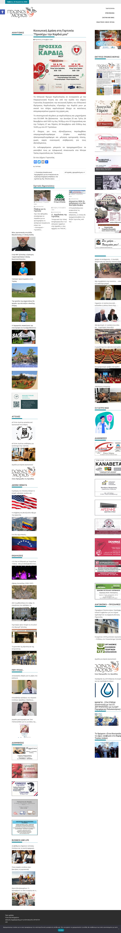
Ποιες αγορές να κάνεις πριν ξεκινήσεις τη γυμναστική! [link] (21, 868)
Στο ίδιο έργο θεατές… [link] (19, 534)
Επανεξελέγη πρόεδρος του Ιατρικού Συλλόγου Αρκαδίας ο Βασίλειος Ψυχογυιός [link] (24, 699)
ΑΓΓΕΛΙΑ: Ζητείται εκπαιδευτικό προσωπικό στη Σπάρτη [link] (22, 423)
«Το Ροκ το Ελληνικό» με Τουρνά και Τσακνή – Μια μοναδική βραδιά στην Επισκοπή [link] (24, 562)
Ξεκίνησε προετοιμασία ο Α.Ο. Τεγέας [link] (22, 280)
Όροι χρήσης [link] (9, 915)
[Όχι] (119, 929)
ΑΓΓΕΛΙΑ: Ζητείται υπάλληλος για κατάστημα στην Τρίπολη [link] (23, 444)
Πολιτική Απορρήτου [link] (12, 917)
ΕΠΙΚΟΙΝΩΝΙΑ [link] (109, 13)
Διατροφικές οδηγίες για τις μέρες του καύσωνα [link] (24, 677)
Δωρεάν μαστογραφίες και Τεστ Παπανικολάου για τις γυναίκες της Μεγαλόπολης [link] (23, 720)
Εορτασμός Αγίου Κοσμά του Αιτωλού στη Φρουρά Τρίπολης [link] (24, 626)
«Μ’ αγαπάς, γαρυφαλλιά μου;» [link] (74, 172)
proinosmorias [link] (39, 206)
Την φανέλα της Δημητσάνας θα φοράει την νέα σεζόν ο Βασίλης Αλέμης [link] (23, 303)
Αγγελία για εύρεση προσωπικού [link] (22, 465)
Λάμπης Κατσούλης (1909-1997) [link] (22, 583)
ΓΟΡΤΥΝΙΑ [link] (38, 166)
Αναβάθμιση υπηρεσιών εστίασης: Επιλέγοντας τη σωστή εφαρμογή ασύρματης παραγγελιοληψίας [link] (23, 847)
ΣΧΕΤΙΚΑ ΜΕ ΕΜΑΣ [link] (108, 17)
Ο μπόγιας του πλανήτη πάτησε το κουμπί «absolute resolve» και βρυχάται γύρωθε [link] (23, 492)
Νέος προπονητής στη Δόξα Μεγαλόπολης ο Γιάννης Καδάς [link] (23, 233)
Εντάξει (61, 930)
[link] (2, 11)
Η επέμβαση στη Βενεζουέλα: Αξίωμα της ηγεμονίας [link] (24, 514)
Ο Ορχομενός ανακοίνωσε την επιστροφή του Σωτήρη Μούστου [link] (24, 326)
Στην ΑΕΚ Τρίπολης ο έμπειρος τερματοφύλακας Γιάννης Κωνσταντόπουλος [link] (23, 257)
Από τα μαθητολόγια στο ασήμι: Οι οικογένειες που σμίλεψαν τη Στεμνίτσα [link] (23, 604)
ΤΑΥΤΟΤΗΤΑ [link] (110, 8)
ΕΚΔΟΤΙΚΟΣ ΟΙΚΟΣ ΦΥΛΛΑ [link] (105, 22)
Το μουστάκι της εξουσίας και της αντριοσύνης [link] (23, 648)
